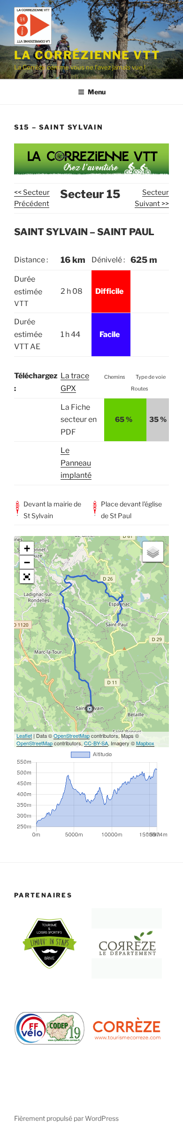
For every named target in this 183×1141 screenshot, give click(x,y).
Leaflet (24, 735)
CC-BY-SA (96, 743)
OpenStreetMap (71, 735)
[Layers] (153, 552)
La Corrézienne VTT (87, 55)
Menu (97, 92)
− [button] (27, 562)
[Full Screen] (27, 577)
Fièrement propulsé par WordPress (66, 1118)
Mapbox (145, 743)
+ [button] (27, 548)
